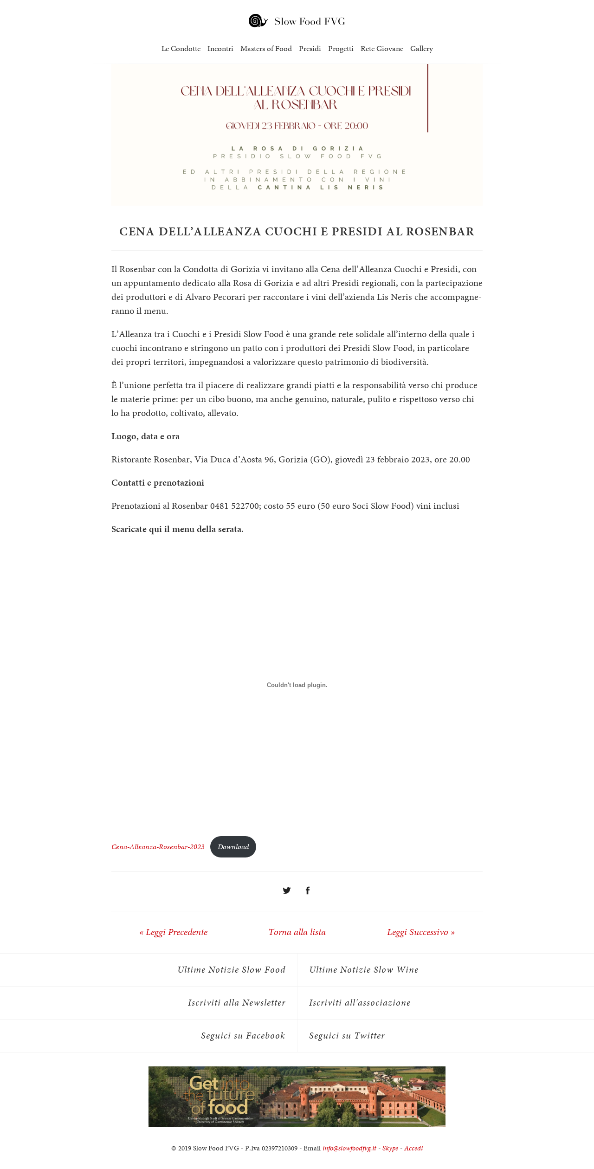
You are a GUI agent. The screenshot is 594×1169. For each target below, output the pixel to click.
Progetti (341, 48)
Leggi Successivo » (421, 932)
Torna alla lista (297, 932)
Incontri (220, 48)
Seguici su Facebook (243, 1035)
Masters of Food (266, 48)
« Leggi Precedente (173, 932)
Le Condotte (180, 48)
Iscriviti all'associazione (360, 1002)
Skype (390, 1148)
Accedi (413, 1148)
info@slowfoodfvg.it (349, 1148)
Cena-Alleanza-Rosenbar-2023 (158, 846)
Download (233, 846)
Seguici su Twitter (347, 1035)
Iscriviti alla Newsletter (236, 1002)
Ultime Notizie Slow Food (231, 969)
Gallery (421, 48)
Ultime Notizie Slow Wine (364, 969)
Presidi (310, 48)
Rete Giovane (382, 48)
